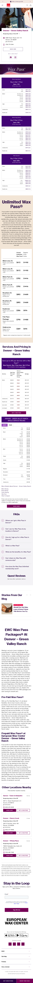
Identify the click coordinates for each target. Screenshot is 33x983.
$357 (27, 90)
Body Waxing (5, 490)
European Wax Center (14, 971)
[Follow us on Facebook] (11, 57)
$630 (29, 132)
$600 (27, 182)
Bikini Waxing (5, 489)
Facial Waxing (5, 492)
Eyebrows (4, 401)
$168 (27, 112)
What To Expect (6, 496)
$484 (27, 129)
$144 (29, 112)
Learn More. (22, 367)
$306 (29, 90)
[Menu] (2, 5)
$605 (27, 145)
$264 (29, 91)
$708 (27, 173)
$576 (27, 176)
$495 (29, 145)
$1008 (26, 180)
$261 (29, 147)
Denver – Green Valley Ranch (15, 30)
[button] (27, 5)
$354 (29, 97)
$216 (29, 150)
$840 (27, 170)
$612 (27, 166)
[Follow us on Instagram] (15, 57)
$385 (27, 107)
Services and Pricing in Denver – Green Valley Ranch (16, 351)
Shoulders (5, 472)
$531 (29, 135)
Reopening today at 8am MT (10, 821)
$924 (27, 142)
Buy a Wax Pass (13, 53)
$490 (27, 93)
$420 (29, 93)
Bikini (3, 380)
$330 (29, 107)
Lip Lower (4, 405)
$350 (27, 105)
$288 (29, 100)
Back (4, 432)
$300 (29, 105)
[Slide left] (3, 1)
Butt (4, 449)
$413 (27, 97)
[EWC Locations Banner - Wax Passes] (16, 74)
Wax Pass (4, 494)
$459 (29, 128)
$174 (29, 109)
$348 (27, 186)
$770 (27, 132)
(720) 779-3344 (10, 44)
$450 (29, 143)
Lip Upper (4, 408)
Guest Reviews (17, 576)
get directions (9, 41)
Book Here (13, 49)
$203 (27, 109)
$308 (27, 91)
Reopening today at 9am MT (10, 33)
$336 (27, 100)
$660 (27, 183)
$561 (27, 128)
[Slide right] (30, 1)
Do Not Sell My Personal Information (16, 973)
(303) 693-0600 (9, 807)
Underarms (5, 398)
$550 (27, 143)
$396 (29, 129)
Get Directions (8, 981)
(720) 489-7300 (9, 852)
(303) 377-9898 (9, 830)
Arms (4, 428)
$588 (27, 104)
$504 (29, 104)
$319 (27, 147)
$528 (27, 138)
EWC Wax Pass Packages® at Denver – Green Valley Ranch (16, 637)
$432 (29, 138)
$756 (29, 142)
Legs (4, 463)
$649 (27, 135)
